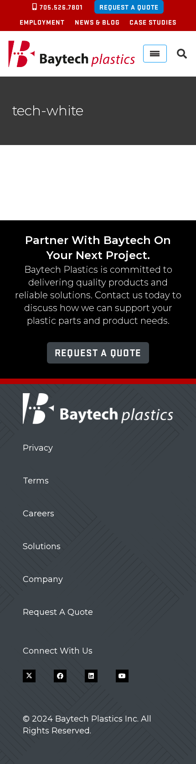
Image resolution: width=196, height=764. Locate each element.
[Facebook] (60, 676)
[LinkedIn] (91, 676)
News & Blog (97, 21)
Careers (38, 514)
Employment (42, 21)
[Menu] (155, 53)
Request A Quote (58, 612)
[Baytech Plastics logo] (71, 54)
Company (43, 579)
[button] (182, 54)
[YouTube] (122, 676)
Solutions (42, 546)
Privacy (38, 448)
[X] (29, 676)
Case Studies (152, 21)
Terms (36, 481)
